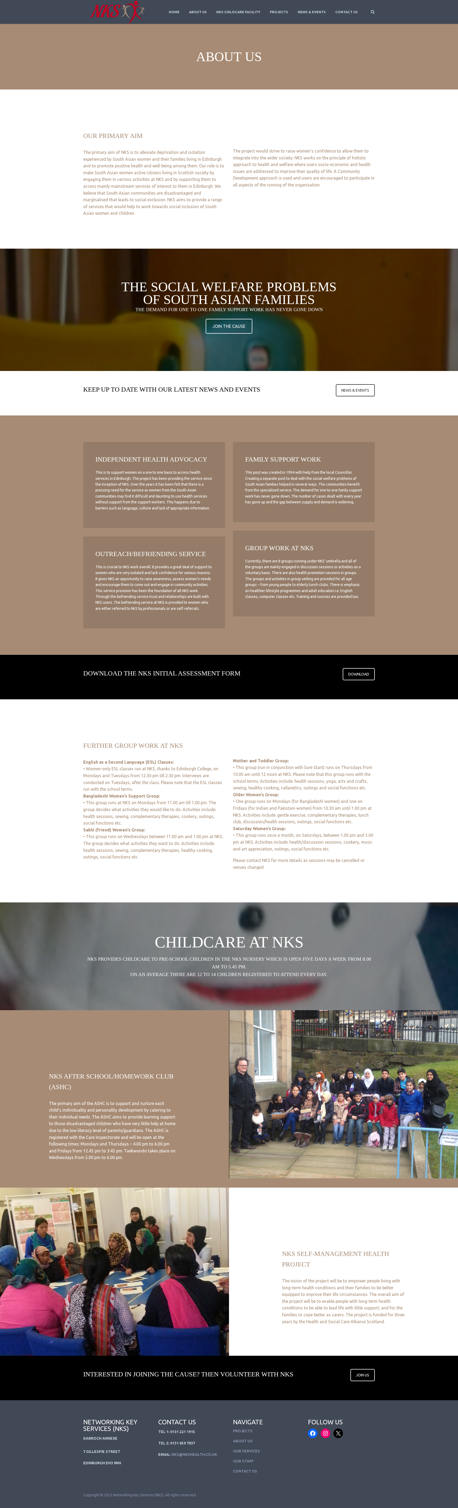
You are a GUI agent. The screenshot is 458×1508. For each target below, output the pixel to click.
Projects (279, 12)
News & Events (312, 12)
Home (174, 12)
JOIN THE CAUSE (229, 326)
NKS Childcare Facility (238, 12)
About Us (198, 12)
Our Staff (243, 1461)
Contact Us (346, 12)
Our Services (246, 1451)
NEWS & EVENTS (355, 390)
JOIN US (362, 1375)
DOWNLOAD (358, 674)
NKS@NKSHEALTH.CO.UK (194, 1454)
